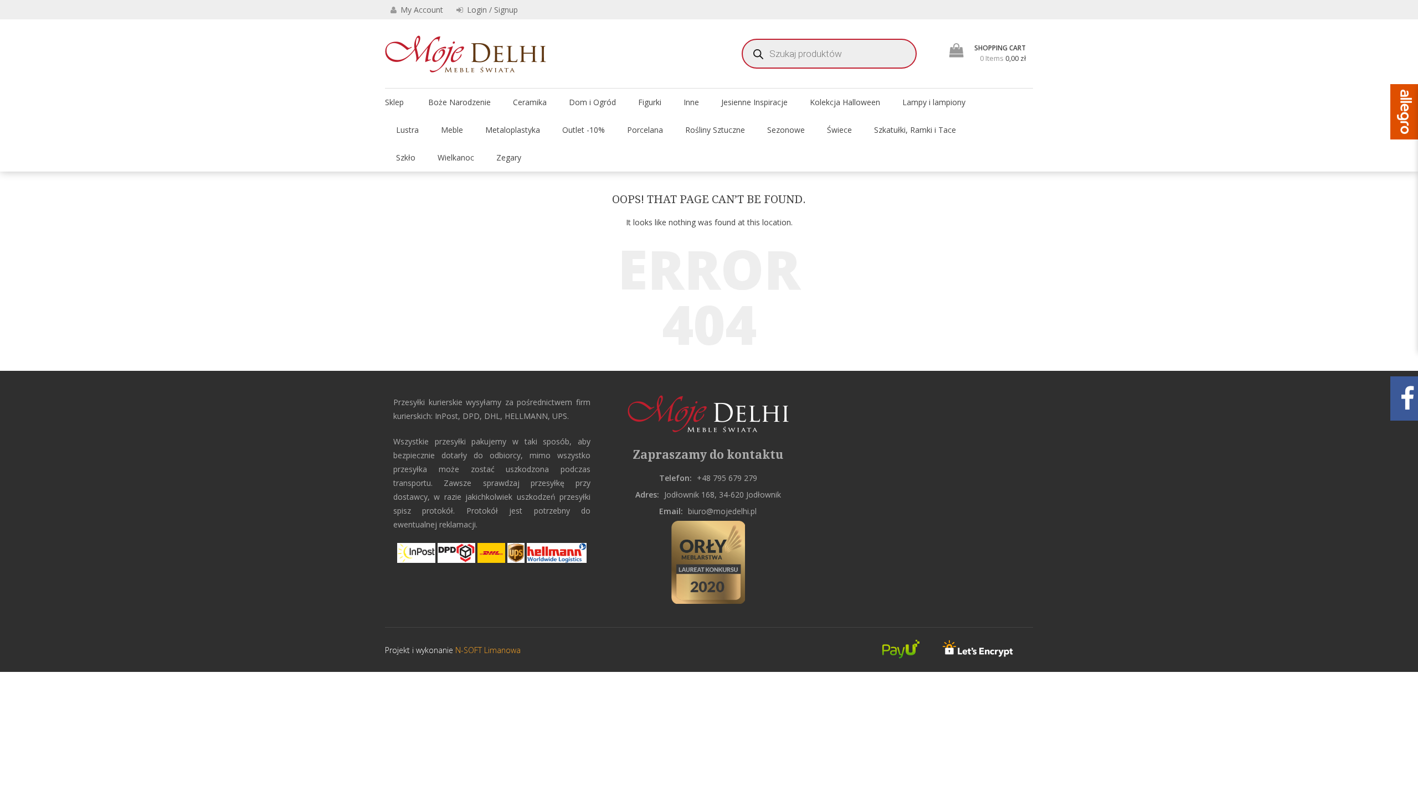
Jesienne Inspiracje (754, 102)
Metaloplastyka (512, 130)
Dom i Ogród (592, 102)
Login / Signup (491, 9)
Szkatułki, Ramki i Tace (915, 130)
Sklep (394, 102)
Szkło (405, 157)
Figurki (649, 102)
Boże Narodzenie (459, 102)
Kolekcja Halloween (845, 102)
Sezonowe (786, 130)
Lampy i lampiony (933, 102)
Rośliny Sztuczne (715, 130)
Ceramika (530, 102)
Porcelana (645, 130)
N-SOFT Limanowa (487, 650)
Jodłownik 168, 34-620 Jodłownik (722, 494)
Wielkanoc (456, 157)
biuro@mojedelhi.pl (722, 511)
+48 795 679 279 (727, 478)
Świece (839, 130)
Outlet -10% (583, 130)
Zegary (508, 157)
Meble (452, 130)
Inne (691, 102)
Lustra (407, 130)
